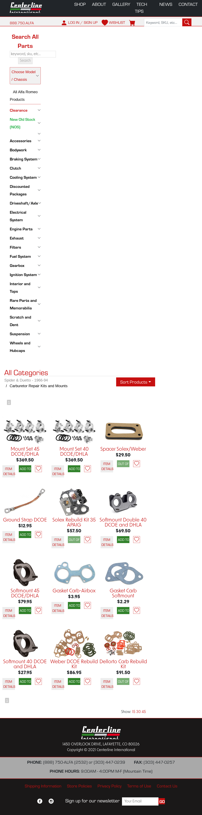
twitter (45, 801)
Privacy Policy (110, 786)
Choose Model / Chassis (24, 76)
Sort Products (133, 382)
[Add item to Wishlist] (38, 468)
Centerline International (27, 7)
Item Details (9, 471)
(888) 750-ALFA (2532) (65, 762)
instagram (51, 801)
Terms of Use (139, 786)
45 (144, 712)
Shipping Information (43, 786)
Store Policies (79, 786)
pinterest (56, 801)
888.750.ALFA (22, 22)
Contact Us (167, 786)
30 (138, 712)
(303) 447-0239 (109, 762)
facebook (39, 801)
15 (133, 712)
